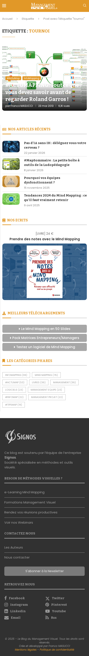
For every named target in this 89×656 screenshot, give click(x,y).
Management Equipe (46, 389)
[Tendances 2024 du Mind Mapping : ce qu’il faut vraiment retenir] (11, 199)
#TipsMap (13, 404)
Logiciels (14, 389)
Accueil (7, 19)
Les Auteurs (13, 547)
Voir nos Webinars (18, 522)
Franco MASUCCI (22, 106)
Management (64, 382)
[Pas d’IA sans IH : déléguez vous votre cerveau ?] (11, 146)
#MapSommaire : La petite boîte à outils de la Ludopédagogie (51, 162)
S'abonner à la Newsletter (44, 571)
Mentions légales (26, 649)
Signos (10, 457)
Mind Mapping (46, 375)
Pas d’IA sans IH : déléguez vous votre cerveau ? (55, 145)
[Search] (85, 6)
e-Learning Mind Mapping (24, 492)
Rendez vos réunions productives (30, 512)
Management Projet (47, 397)
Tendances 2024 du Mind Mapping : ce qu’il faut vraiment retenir (55, 197)
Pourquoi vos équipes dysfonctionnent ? (42, 180)
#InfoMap (14, 397)
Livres (39, 382)
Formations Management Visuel (30, 502)
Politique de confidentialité (57, 649)
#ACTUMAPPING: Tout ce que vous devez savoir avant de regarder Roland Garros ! (42, 92)
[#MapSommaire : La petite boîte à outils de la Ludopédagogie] (11, 164)
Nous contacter (17, 557)
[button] (7, 265)
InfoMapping (16, 375)
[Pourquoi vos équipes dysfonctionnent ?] (11, 181)
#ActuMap (14, 382)
